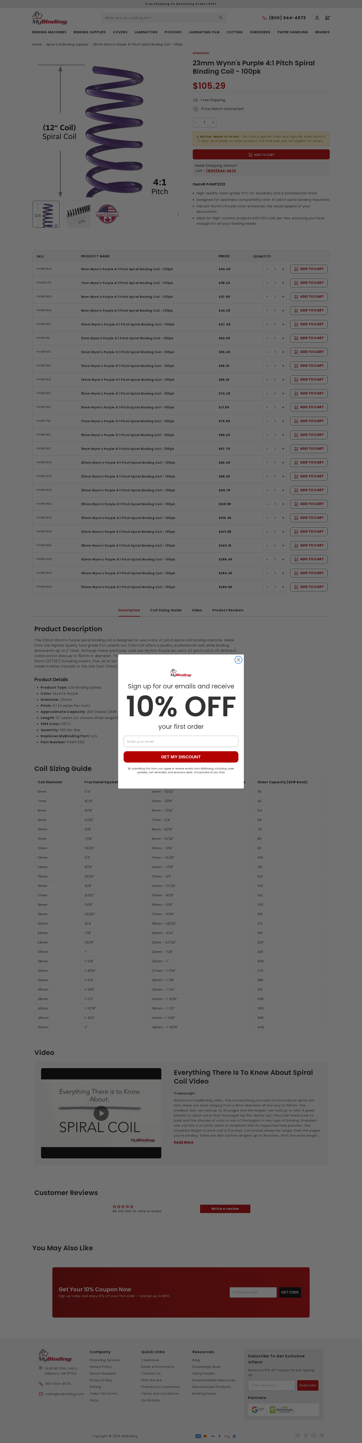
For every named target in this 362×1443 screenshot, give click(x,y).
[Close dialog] (238, 659)
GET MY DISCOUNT (181, 756)
